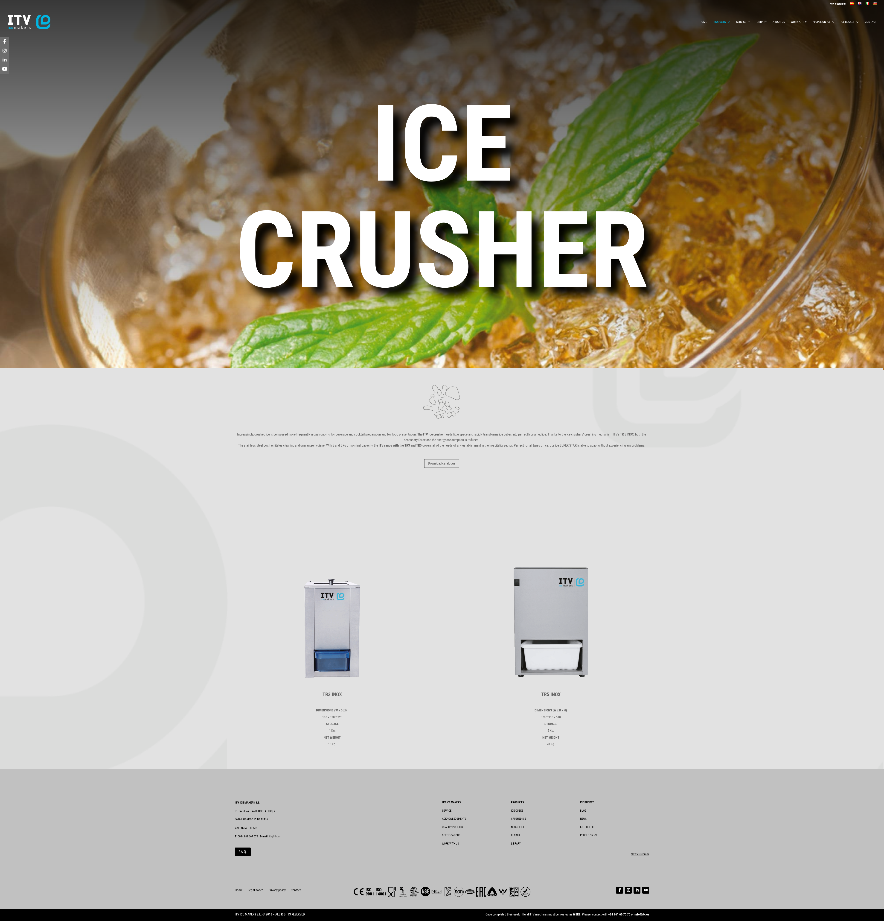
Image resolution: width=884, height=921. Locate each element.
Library (761, 21)
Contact (871, 21)
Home (703, 21)
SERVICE (446, 810)
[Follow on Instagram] (628, 890)
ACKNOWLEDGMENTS (454, 818)
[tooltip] (4, 41)
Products (719, 21)
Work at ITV (799, 21)
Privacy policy (277, 890)
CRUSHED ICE (518, 818)
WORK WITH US (450, 843)
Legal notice (255, 890)
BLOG (583, 810)
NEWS (583, 818)
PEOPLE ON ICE (588, 835)
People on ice (821, 21)
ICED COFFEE (587, 827)
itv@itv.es (275, 836)
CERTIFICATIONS (451, 835)
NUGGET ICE (518, 827)
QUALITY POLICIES (452, 827)
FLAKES (515, 835)
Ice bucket (848, 21)
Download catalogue (441, 463)
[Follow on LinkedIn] (637, 890)
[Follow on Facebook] (619, 890)
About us (779, 21)
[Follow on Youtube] (645, 890)
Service (741, 21)
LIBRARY (516, 843)
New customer (838, 3)
